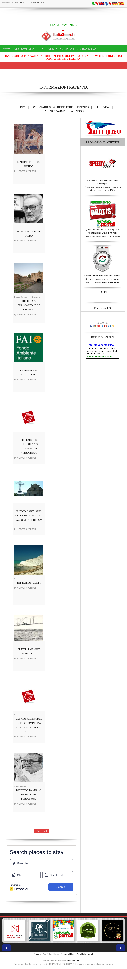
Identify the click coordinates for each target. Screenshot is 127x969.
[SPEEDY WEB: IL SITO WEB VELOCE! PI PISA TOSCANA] (112, 930)
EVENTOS (83, 107)
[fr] (108, 3)
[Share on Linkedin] (102, 326)
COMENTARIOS (40, 107)
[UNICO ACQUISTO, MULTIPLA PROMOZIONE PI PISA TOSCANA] (39, 930)
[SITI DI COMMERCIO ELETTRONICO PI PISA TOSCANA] (63, 930)
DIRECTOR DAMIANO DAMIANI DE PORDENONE (28, 794)
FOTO (97, 107)
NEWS (107, 107)
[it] (95, 3)
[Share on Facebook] (91, 326)
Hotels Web (75, 954)
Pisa (45, 954)
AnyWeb (37, 954)
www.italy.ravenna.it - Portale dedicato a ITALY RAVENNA (49, 48)
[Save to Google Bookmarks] (94, 326)
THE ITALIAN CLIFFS (29, 582)
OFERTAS (20, 107)
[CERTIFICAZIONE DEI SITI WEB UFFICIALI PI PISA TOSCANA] (88, 930)
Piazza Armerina (61, 954)
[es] (121, 3)
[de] (114, 3)
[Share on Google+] (98, 326)
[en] (101, 3)
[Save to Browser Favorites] (113, 326)
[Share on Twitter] (109, 326)
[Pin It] (105, 326)
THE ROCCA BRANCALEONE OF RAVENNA (29, 305)
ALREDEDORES (64, 107)
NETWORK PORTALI (74, 961)
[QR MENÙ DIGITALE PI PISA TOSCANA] (14, 930)
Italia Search (87, 954)
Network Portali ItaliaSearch (29, 3)
